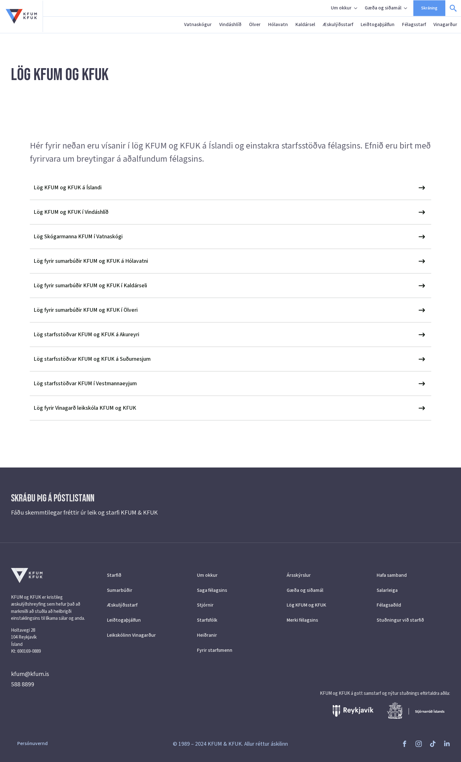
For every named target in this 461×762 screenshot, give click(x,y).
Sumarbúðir (119, 590)
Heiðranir (207, 635)
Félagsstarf (414, 24)
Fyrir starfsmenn (214, 650)
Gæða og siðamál (383, 7)
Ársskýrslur (299, 575)
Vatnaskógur (198, 24)
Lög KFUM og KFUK (306, 605)
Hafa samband (392, 575)
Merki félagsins (302, 620)
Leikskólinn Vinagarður (131, 635)
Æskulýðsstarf (338, 24)
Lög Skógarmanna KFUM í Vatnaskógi (78, 236)
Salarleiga (387, 590)
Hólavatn (278, 24)
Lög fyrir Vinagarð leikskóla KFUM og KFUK (85, 408)
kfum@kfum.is (30, 674)
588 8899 (22, 684)
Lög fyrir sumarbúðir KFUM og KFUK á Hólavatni (91, 261)
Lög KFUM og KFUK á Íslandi (68, 188)
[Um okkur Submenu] (356, 8)
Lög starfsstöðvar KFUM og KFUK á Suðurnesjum (92, 359)
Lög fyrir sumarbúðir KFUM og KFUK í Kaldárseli (90, 285)
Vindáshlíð (230, 24)
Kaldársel (305, 24)
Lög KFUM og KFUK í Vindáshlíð (71, 212)
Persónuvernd (32, 743)
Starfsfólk (207, 620)
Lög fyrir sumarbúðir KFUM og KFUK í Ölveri (86, 310)
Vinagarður (445, 24)
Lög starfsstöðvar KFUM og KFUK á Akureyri (86, 334)
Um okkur (341, 7)
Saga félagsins (212, 590)
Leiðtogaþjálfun (378, 24)
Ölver (255, 24)
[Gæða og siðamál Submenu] (406, 8)
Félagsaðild (389, 605)
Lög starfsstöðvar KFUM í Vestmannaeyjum (85, 383)
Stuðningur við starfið (400, 620)
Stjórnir (205, 605)
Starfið (114, 575)
